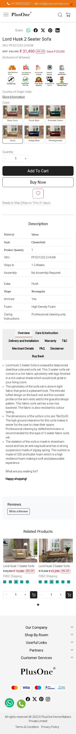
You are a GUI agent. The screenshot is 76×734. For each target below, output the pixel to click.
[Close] (71, 4)
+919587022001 (20, 3)
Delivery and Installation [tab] (24, 340)
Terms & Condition (27, 727)
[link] (60, 14)
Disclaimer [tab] (57, 348)
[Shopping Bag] (67, 15)
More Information (13, 96)
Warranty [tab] (50, 340)
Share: (19, 30)
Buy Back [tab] (38, 356)
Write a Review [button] (18, 511)
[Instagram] (48, 699)
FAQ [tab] (42, 348)
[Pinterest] (41, 699)
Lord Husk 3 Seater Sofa (54, 566)
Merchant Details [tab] (23, 348)
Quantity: (8, 152)
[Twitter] (35, 699)
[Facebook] (28, 699)
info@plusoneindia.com (53, 3)
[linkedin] (57, 30)
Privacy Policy (50, 727)
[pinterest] (50, 30)
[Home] (21, 17)
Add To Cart (38, 170)
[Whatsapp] (28, 30)
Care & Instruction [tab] (46, 333)
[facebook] (35, 30)
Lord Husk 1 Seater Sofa (18, 566)
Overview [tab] (24, 333)
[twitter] (43, 30)
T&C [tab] (64, 340)
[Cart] (33, 594)
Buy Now (38, 182)
